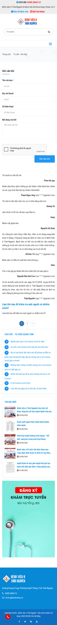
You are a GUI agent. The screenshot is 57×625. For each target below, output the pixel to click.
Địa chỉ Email (7, 93)
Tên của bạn (8, 80)
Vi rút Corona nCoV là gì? (21, 383)
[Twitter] (25, 621)
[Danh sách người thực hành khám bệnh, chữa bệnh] (10, 425)
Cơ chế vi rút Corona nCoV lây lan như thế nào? (29, 347)
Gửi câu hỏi (44, 158)
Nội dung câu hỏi (9, 119)
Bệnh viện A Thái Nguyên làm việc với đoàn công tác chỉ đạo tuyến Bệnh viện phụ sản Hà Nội (34, 411)
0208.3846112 (11, 593)
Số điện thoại (7, 106)
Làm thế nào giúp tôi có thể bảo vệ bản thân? (29, 388)
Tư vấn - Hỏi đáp (20, 54)
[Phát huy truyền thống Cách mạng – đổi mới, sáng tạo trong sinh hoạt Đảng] (10, 439)
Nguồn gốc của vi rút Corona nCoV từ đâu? (28, 341)
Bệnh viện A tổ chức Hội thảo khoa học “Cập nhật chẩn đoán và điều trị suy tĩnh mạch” (33, 452)
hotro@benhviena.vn (14, 597)
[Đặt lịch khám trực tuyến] (28, 519)
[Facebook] (19, 621)
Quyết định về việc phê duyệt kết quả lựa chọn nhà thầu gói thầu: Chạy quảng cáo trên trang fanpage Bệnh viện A (33, 466)
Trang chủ (6, 54)
